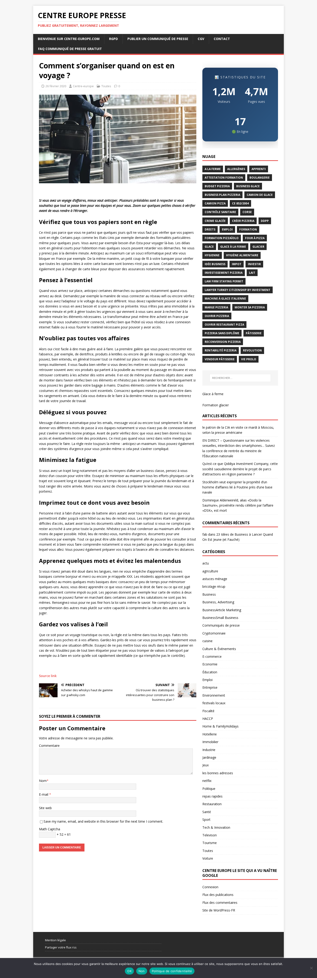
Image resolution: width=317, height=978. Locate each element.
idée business (215, 264)
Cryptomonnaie (214, 633)
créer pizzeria (243, 221)
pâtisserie (254, 333)
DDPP (265, 221)
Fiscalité (208, 711)
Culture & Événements (219, 649)
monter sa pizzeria (250, 307)
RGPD (113, 39)
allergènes (236, 169)
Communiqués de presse (221, 625)
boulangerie (259, 178)
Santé (206, 812)
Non (142, 971)
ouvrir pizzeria (217, 316)
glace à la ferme (233, 247)
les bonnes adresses (217, 773)
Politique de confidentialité (172, 971)
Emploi (207, 680)
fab (204, 534)
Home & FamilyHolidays (220, 726)
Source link (48, 676)
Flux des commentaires (219, 902)
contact (222, 39)
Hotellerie (209, 734)
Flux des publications (217, 894)
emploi (227, 229)
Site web (45, 808)
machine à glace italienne (225, 298)
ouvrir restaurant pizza (224, 325)
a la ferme (213, 169)
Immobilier (210, 742)
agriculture (210, 571)
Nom (43, 780)
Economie (209, 664)
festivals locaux (213, 703)
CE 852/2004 (240, 203)
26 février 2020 (55, 86)
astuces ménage (214, 579)
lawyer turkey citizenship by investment (237, 290)
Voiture (207, 858)
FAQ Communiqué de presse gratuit (70, 49)
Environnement (213, 695)
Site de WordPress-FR (218, 910)
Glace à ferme (212, 394)
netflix (206, 780)
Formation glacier (215, 405)
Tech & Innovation (216, 827)
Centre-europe (83, 86)
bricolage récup (213, 586)
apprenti (259, 169)
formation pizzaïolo (222, 238)
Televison (209, 835)
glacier (258, 247)
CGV (201, 39)
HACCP (207, 718)
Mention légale (55, 940)
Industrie (208, 750)
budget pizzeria (217, 186)
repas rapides (212, 796)
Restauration (212, 804)
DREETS (210, 229)
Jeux (205, 765)
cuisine (207, 641)
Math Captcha (49, 829)
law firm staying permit (224, 281)
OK (129, 971)
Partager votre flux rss (61, 947)
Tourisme (209, 843)
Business (209, 594)
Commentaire (49, 745)
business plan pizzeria (222, 195)
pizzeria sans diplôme (222, 333)
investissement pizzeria (224, 273)
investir (254, 264)
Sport (206, 819)
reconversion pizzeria (223, 342)
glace (209, 247)
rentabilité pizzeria (220, 350)
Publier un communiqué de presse (157, 39)
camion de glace (260, 195)
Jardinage (209, 757)
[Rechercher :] (240, 378)
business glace (248, 186)
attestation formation (224, 178)
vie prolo (248, 359)
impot (236, 264)
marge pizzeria (216, 307)
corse (247, 212)
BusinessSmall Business (220, 617)
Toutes (106, 86)
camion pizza (215, 203)
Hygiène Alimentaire (242, 255)
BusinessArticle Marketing (221, 610)
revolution (252, 350)
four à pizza (255, 238)
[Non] (311, 968)
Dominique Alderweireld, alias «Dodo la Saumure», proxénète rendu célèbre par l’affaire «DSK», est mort (237, 505)
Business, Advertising (218, 602)
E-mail (44, 794)
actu (205, 563)
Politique (208, 788)
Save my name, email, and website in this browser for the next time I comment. (103, 821)
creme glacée (215, 221)
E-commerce (212, 656)
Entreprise (209, 687)
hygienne (212, 255)
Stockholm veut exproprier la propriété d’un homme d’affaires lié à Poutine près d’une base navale (237, 487)
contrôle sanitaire (220, 212)
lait (252, 273)
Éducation (209, 672)
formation (248, 229)
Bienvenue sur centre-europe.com (69, 39)
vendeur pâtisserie (220, 359)
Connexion (210, 887)
